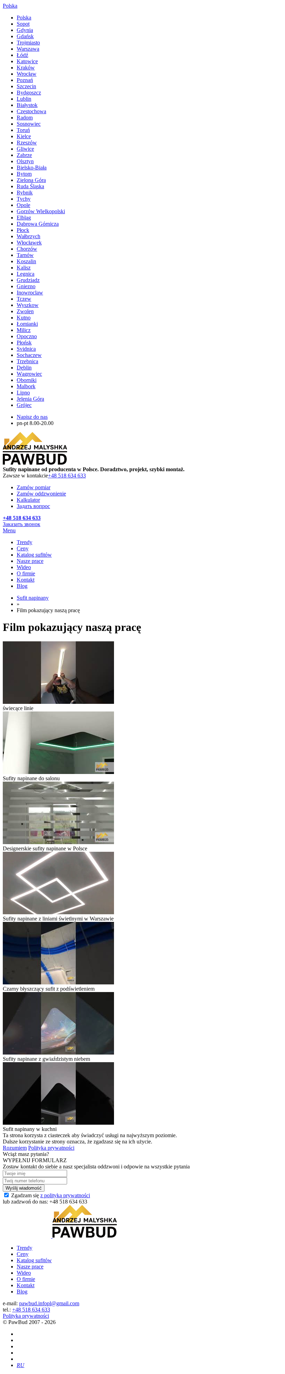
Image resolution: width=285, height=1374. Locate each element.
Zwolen (25, 311)
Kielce (24, 136)
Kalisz (24, 267)
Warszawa (28, 49)
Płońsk (24, 342)
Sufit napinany (33, 598)
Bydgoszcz (29, 92)
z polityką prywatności (65, 1195)
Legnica (25, 274)
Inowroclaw (30, 292)
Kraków (26, 67)
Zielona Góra (31, 180)
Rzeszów (27, 142)
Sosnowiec (29, 124)
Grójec (24, 405)
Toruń (23, 130)
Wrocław (26, 74)
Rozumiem (15, 1148)
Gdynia (25, 30)
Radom (25, 117)
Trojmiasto (28, 42)
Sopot (23, 24)
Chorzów (27, 249)
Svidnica (26, 349)
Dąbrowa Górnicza (38, 224)
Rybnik (25, 192)
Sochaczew (29, 355)
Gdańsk (25, 36)
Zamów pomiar (33, 487)
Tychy (24, 199)
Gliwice (25, 149)
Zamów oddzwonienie (41, 494)
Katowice (27, 61)
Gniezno (26, 286)
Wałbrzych (28, 236)
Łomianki (27, 324)
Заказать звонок (21, 524)
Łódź (22, 55)
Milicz (24, 330)
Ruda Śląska (30, 186)
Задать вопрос (33, 506)
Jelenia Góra (30, 399)
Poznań (25, 80)
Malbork (26, 386)
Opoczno (27, 336)
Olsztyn (25, 161)
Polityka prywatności (51, 1148)
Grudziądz (28, 280)
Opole (23, 205)
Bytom (24, 174)
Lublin (24, 99)
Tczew (24, 299)
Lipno (23, 392)
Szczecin (26, 86)
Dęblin (24, 367)
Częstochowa (31, 111)
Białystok (27, 105)
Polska (24, 17)
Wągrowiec (29, 374)
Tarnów (25, 255)
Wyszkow (28, 305)
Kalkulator (28, 500)
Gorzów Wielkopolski (41, 211)
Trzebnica (27, 361)
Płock (23, 230)
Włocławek (29, 242)
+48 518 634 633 (67, 475)
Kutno (24, 317)
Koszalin (26, 261)
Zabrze (24, 155)
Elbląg (24, 217)
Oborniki (26, 380)
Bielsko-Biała (32, 167)
